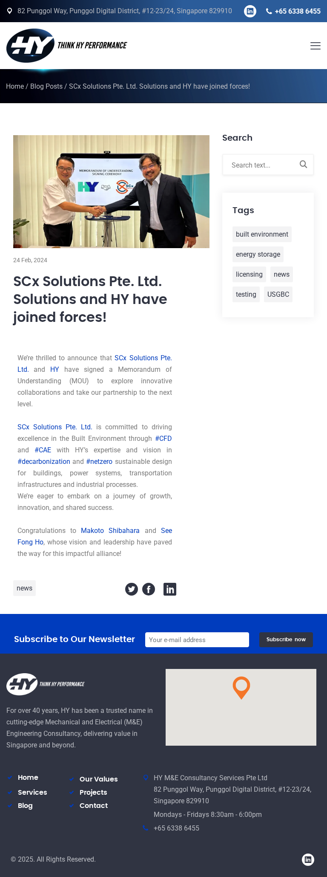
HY (54, 369)
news (24, 588)
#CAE (42, 450)
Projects (93, 792)
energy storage (258, 254)
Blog (25, 805)
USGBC (278, 294)
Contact (94, 805)
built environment (262, 234)
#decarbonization (43, 461)
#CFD (163, 438)
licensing (249, 274)
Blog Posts (46, 86)
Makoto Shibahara (110, 531)
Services (32, 792)
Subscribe (286, 639)
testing (246, 294)
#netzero (99, 461)
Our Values (99, 779)
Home (15, 86)
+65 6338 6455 (298, 11)
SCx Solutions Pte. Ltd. (55, 427)
